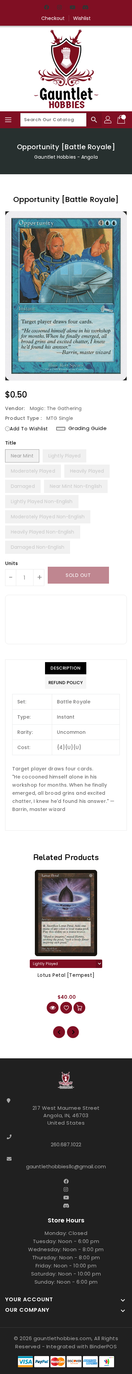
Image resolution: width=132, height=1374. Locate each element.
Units (11, 563)
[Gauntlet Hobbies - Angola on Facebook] (47, 8)
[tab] (65, 668)
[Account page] (108, 120)
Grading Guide (87, 428)
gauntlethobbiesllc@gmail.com (66, 1166)
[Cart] (122, 120)
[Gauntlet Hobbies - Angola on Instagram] (59, 8)
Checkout (53, 18)
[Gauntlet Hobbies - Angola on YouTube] (72, 8)
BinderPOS (103, 1346)
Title (11, 443)
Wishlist (82, 18)
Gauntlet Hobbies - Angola (66, 157)
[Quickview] (53, 1008)
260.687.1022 (66, 1144)
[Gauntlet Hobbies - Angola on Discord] (85, 8)
